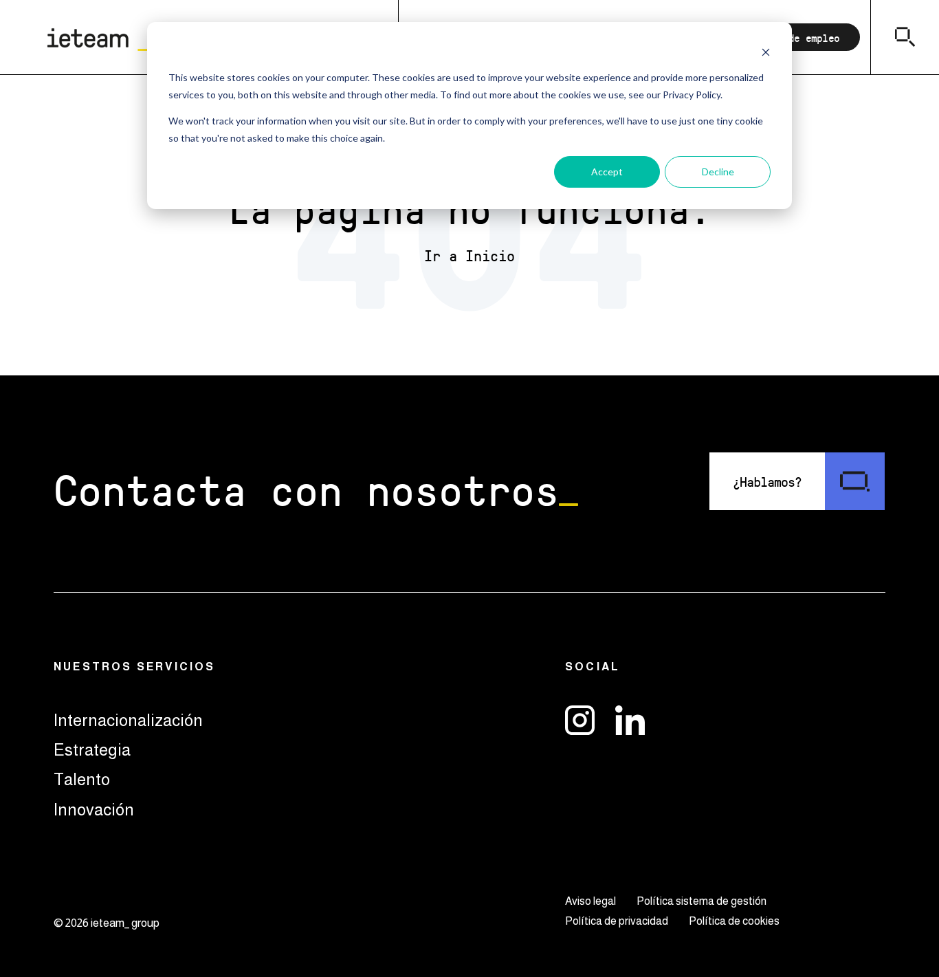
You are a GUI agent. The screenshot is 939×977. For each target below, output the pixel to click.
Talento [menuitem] (82, 779)
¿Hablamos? (767, 481)
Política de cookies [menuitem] (734, 921)
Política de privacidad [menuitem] (616, 921)
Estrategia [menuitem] (92, 749)
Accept (607, 171)
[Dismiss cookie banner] (766, 52)
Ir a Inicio (469, 255)
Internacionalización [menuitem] (128, 720)
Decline (718, 171)
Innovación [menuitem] (94, 809)
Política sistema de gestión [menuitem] (701, 901)
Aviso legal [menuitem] (590, 901)
